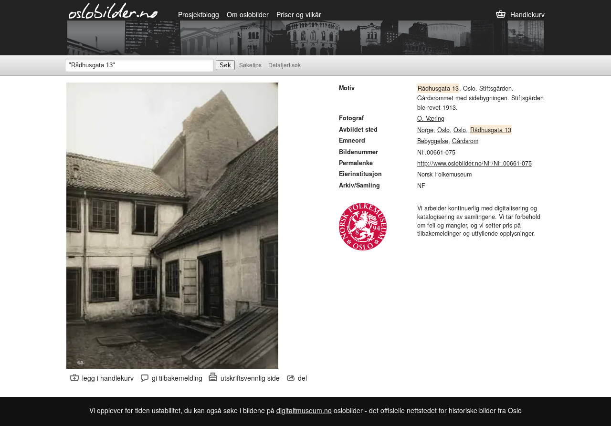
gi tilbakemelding (177, 378)
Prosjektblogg (198, 14)
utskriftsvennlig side (250, 378)
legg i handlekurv (108, 378)
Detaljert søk (284, 65)
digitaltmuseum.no (304, 410)
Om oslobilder (248, 14)
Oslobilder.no (113, 10)
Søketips (250, 65)
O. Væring (430, 118)
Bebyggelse (432, 140)
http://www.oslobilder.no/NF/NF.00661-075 (474, 163)
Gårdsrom (465, 140)
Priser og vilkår (298, 14)
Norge (425, 129)
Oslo (443, 129)
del (302, 378)
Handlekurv (527, 14)
